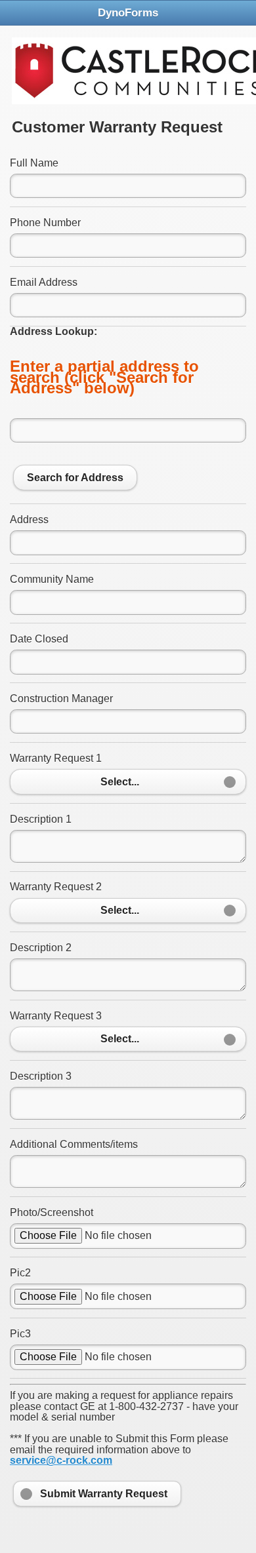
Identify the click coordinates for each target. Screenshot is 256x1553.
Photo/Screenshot (51, 1212)
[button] (128, 782)
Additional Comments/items (74, 1144)
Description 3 (41, 1076)
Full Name (34, 162)
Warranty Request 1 (56, 758)
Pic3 (20, 1333)
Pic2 (20, 1272)
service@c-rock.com (61, 1460)
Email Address (43, 282)
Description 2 (41, 947)
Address (29, 519)
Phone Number (45, 222)
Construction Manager (61, 698)
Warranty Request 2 (56, 886)
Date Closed (39, 638)
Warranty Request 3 (56, 1015)
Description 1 (41, 819)
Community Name (52, 579)
